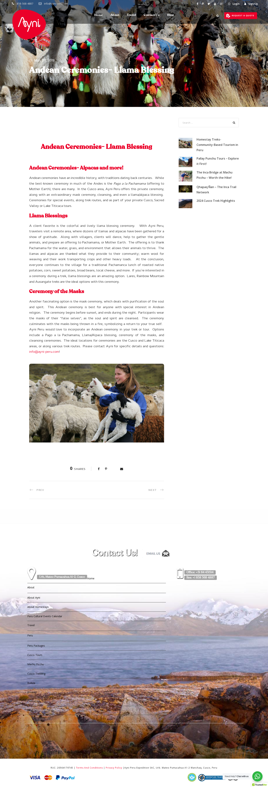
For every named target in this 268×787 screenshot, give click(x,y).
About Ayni (33, 597)
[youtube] (215, 3)
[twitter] (209, 3)
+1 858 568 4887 (201, 577)
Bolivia (31, 683)
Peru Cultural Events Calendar (44, 616)
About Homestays (38, 607)
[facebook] (197, 3)
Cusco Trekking (36, 673)
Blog (170, 15)
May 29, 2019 (44, 60)
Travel (131, 15)
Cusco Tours (34, 655)
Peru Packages (36, 645)
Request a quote (243, 15)
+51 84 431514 (200, 572)
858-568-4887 (25, 3)
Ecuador (32, 692)
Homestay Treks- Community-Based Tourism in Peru (217, 144)
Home (98, 15)
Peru (30, 635)
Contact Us (152, 15)
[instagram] (221, 3)
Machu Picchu (35, 664)
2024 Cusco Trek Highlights (216, 201)
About (114, 15)
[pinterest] (203, 3)
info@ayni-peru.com (56, 3)
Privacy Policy (114, 767)
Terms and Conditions (89, 767)
